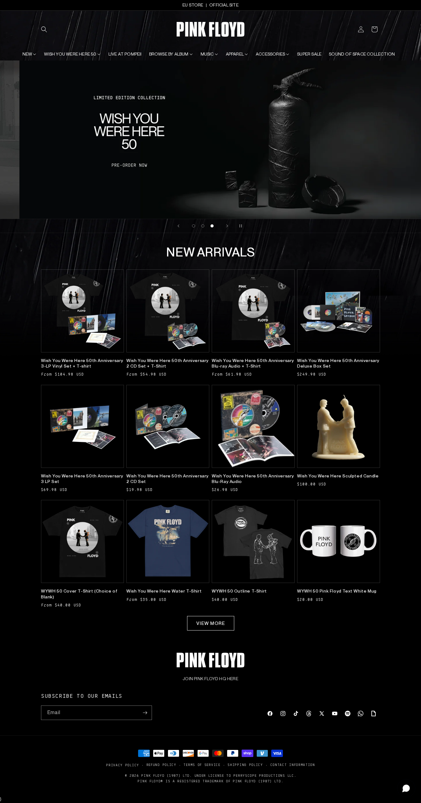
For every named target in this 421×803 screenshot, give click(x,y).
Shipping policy (245, 765)
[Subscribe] (145, 712)
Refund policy (161, 765)
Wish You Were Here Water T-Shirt (164, 591)
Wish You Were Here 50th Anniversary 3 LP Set (82, 478)
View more (210, 623)
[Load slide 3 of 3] (212, 226)
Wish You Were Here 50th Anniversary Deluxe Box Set (338, 363)
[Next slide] (227, 226)
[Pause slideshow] (242, 226)
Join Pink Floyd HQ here (210, 678)
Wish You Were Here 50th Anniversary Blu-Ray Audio (253, 478)
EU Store (192, 4)
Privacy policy (122, 765)
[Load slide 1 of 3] (193, 226)
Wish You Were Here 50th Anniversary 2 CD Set (167, 478)
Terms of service (201, 765)
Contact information (292, 765)
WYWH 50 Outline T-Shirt (239, 591)
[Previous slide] (178, 226)
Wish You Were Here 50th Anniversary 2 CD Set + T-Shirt (167, 363)
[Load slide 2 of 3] (202, 226)
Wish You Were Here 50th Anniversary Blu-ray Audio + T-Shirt (253, 363)
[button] (48, 29)
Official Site (224, 4)
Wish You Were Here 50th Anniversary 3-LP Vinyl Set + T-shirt (82, 363)
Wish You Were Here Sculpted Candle (337, 475)
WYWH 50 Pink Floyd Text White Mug (337, 591)
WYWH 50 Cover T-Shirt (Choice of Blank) (79, 594)
